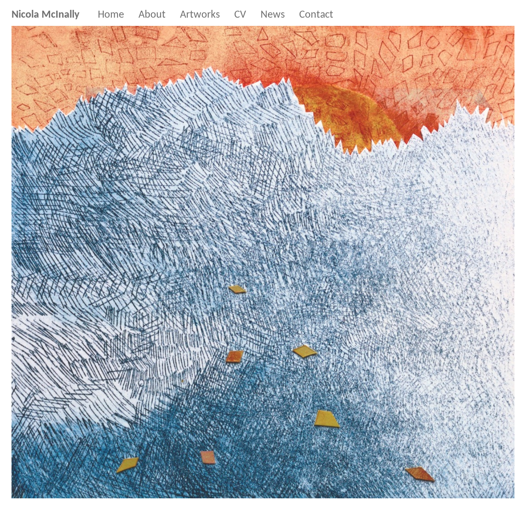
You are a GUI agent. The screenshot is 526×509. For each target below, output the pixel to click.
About (152, 15)
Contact (316, 15)
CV (240, 15)
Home (111, 15)
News (273, 15)
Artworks (200, 15)
